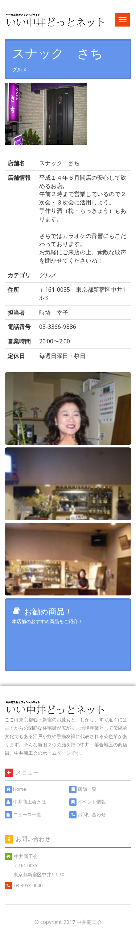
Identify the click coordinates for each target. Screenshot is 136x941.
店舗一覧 (87, 789)
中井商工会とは (29, 801)
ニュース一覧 (27, 814)
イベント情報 (92, 801)
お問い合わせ (92, 814)
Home (19, 789)
